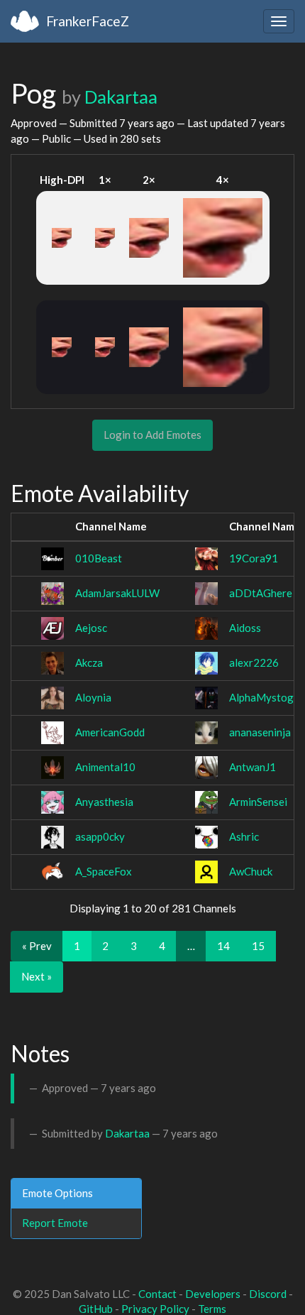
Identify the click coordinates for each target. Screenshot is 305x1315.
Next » (36, 976)
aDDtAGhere (260, 592)
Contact (157, 1293)
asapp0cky (100, 836)
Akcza (89, 662)
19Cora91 (253, 558)
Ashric (244, 836)
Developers (212, 1293)
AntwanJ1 (252, 766)
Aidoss (245, 627)
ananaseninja (260, 732)
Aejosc (91, 627)
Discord (268, 1293)
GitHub (96, 1308)
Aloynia (93, 697)
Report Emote (55, 1222)
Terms (212, 1308)
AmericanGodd (110, 732)
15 (258, 945)
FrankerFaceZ (87, 21)
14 (223, 945)
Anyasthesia (104, 801)
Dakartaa (120, 96)
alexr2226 (254, 662)
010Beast (98, 558)
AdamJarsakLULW (117, 592)
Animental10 (105, 766)
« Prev (37, 945)
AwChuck (250, 871)
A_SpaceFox (103, 871)
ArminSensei (258, 801)
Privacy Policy (155, 1308)
